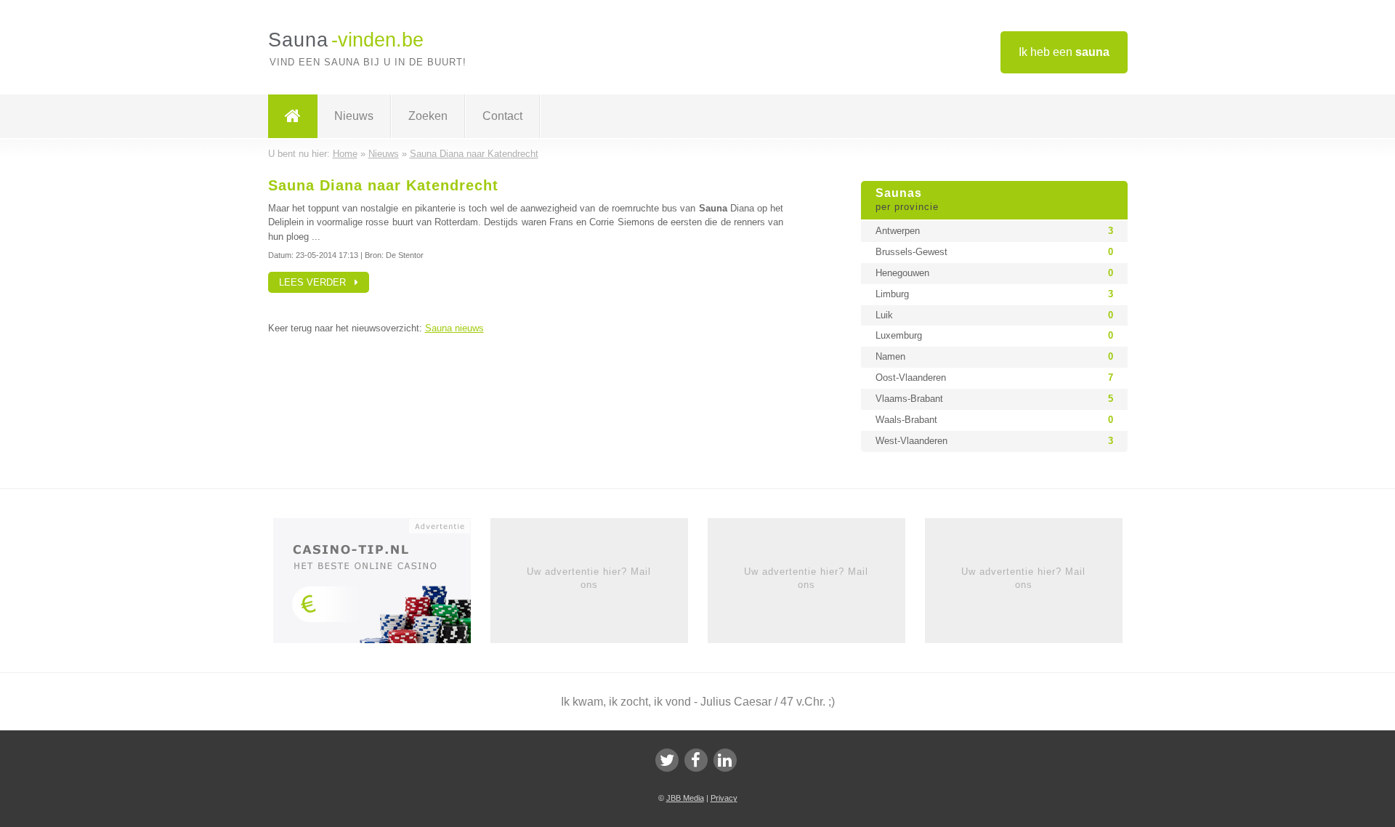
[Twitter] (667, 760)
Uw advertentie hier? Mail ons (589, 578)
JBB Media (685, 798)
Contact (502, 116)
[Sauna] (293, 116)
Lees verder (317, 282)
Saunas (907, 200)
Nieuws (353, 116)
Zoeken (428, 116)
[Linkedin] (725, 760)
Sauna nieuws (454, 328)
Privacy (724, 798)
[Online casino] (381, 585)
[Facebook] (696, 760)
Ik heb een (1064, 52)
